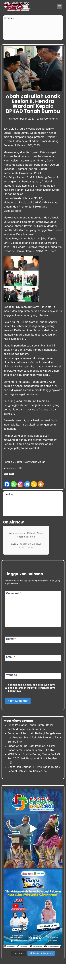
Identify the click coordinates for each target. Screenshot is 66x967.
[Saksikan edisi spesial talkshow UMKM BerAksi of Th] (33, 908)
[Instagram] (20, 481)
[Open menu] (59, 6)
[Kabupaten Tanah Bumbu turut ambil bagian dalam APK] (33, 828)
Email (10, 656)
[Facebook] (7, 481)
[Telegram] (27, 481)
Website (11, 674)
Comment (13, 593)
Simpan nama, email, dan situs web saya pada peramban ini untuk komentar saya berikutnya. (31, 687)
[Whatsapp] (14, 481)
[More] (41, 481)
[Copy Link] (34, 481)
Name (11, 638)
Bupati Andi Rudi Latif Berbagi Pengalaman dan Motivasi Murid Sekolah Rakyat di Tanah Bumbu (35, 737)
